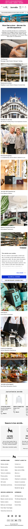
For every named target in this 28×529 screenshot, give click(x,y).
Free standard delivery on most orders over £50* (12, 12)
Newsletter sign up (19, 488)
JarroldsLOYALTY (10, 437)
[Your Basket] (25, 7)
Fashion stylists (4, 502)
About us (17, 473)
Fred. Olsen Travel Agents (7, 508)
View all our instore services (7, 510)
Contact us (17, 464)
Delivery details (4, 464)
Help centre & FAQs (19, 470)
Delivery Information (18, 525)
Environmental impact (20, 485)
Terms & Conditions (9, 525)
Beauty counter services (7, 499)
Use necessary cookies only (14, 280)
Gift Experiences (19, 496)
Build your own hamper (6, 505)
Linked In (19, 516)
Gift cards (3, 482)
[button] (12, 20)
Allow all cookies (14, 276)
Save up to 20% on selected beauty (14, 1)
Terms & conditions (6, 473)
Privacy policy (4, 476)
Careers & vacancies (20, 482)
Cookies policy (4, 479)
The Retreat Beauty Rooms (21, 499)
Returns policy (4, 467)
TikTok (15, 516)
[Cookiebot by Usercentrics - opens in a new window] (20, 248)
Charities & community (20, 479)
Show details (20, 272)
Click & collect (4, 470)
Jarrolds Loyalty (5, 496)
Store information (19, 467)
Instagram (12, 516)
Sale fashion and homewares (7, 485)
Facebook (8, 516)
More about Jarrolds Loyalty (10, 447)
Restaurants (18, 502)
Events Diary (18, 505)
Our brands (17, 476)
